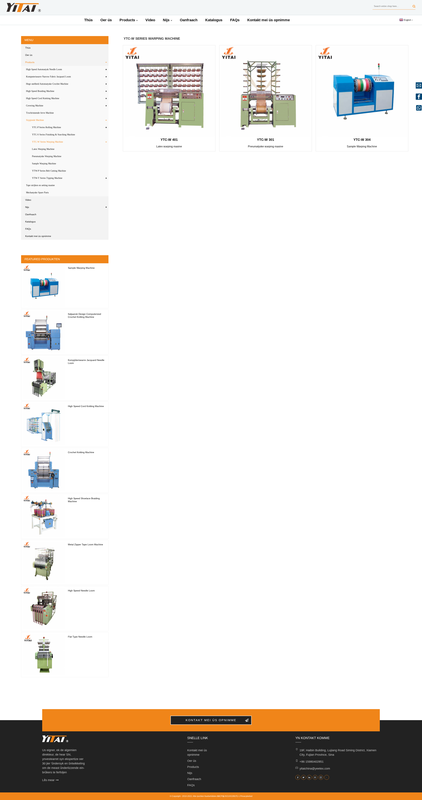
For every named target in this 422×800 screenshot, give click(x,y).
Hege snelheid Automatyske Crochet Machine (47, 84)
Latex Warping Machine (43, 149)
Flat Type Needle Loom (80, 636)
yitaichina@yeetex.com (315, 768)
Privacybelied (246, 796)
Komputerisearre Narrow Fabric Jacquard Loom (48, 76)
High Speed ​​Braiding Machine (40, 91)
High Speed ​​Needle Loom (81, 590)
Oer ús (106, 20)
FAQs (235, 20)
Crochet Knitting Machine (81, 452)
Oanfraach (188, 20)
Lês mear (48, 780)
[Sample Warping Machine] (362, 91)
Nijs (166, 20)
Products (127, 20)
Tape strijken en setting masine (40, 185)
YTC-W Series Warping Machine (47, 142)
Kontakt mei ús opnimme (268, 20)
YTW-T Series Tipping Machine (47, 178)
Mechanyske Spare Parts (37, 192)
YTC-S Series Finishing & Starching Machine (53, 134)
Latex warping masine (169, 146)
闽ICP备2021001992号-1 (228, 796)
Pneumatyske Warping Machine (46, 156)
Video (150, 20)
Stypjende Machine (35, 120)
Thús (88, 20)
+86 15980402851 (312, 761)
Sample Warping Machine (44, 163)
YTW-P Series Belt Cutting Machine (49, 171)
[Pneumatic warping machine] (265, 91)
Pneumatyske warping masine (265, 146)
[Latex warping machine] (169, 91)
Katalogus (213, 20)
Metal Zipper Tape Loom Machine (85, 544)
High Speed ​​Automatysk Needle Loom (44, 69)
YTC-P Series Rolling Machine (46, 127)
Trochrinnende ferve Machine (40, 113)
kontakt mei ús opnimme (211, 720)
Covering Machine (34, 105)
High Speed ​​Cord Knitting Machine (42, 98)
